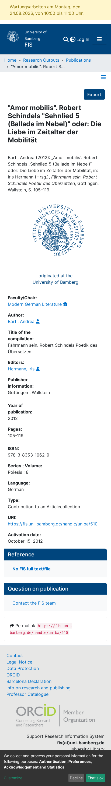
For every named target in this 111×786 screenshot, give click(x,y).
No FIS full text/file (31, 568)
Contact (14, 655)
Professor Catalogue (27, 694)
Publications (78, 60)
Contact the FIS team (34, 603)
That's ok (96, 778)
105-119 (15, 435)
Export (94, 94)
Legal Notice (19, 662)
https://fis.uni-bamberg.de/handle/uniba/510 (53, 524)
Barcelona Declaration (28, 681)
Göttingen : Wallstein (29, 392)
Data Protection (22, 668)
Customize (13, 778)
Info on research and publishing (38, 687)
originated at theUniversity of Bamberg (55, 279)
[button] (72, 39)
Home (10, 60)
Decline (76, 778)
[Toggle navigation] (99, 39)
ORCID (13, 675)
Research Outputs (41, 60)
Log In (83, 39)
